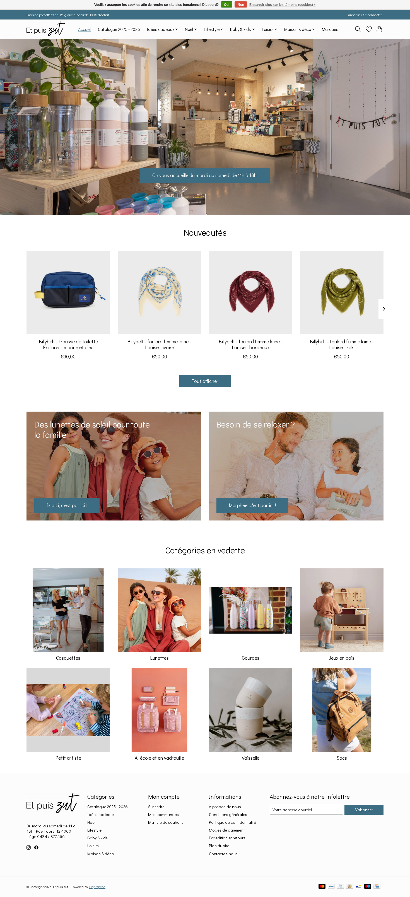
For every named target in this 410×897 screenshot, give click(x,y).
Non (241, 5)
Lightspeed (97, 886)
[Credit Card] (376, 886)
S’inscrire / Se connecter (364, 15)
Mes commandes (163, 814)
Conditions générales (228, 814)
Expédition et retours (227, 837)
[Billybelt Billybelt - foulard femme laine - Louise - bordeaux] (250, 292)
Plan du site (219, 845)
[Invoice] (340, 886)
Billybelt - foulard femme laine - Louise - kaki (342, 344)
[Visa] (331, 886)
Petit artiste (68, 758)
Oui (226, 5)
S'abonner (363, 809)
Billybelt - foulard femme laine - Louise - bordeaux (251, 344)
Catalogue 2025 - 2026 (119, 29)
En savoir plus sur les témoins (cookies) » (282, 5)
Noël (91, 822)
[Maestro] (368, 886)
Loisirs (93, 845)
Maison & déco (100, 853)
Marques (330, 29)
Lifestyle (94, 830)
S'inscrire (156, 806)
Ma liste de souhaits (166, 822)
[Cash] (349, 886)
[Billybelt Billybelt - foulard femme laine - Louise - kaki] (342, 292)
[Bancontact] (358, 886)
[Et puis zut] (45, 29)
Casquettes (68, 658)
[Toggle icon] (358, 29)
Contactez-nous (223, 853)
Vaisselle (250, 758)
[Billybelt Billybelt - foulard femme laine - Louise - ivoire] (159, 292)
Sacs (341, 758)
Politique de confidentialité (232, 822)
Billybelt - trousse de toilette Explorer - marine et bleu (68, 344)
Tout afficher (205, 381)
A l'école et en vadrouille (159, 758)
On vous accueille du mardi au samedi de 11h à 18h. (205, 175)
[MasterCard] (322, 886)
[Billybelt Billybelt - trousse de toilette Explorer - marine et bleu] (68, 292)
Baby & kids (97, 837)
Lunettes (159, 658)
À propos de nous (225, 806)
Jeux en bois (341, 658)
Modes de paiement (227, 830)
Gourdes (250, 658)
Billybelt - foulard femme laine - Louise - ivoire (159, 344)
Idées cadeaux (101, 814)
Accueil (84, 29)
